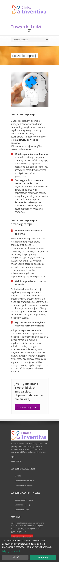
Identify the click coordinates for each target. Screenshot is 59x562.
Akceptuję (43, 557)
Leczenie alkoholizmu (24, 480)
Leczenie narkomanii (24, 485)
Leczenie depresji (22, 505)
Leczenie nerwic (22, 509)
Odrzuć (15, 557)
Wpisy (13, 456)
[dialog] (29, 549)
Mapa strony (16, 461)
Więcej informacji (11, 551)
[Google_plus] (29, 30)
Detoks (18, 476)
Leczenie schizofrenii (24, 500)
